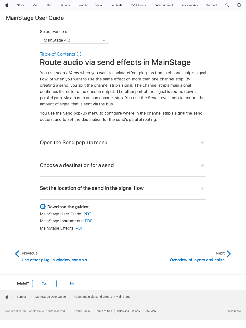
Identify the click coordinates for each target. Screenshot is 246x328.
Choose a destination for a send (77, 165)
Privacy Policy (81, 311)
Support (22, 296)
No (72, 283)
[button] (227, 5)
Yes (44, 283)
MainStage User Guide (35, 17)
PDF (87, 214)
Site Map (150, 311)
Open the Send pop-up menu (74, 142)
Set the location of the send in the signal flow (92, 188)
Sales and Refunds (128, 311)
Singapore (234, 311)
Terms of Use (103, 311)
